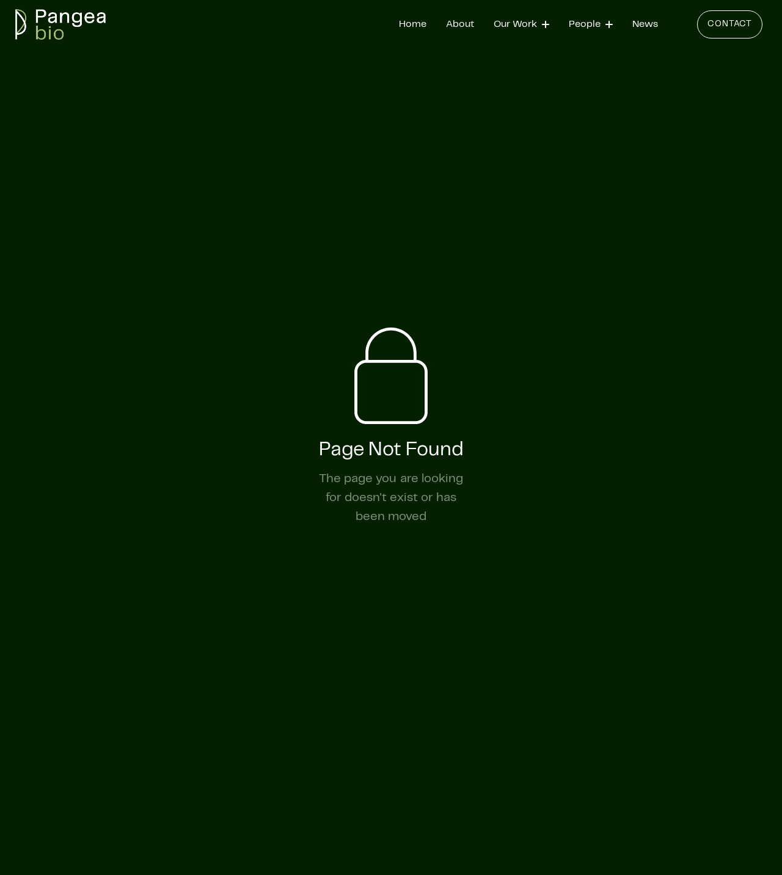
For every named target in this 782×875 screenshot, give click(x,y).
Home (412, 24)
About (460, 24)
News (645, 24)
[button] (521, 24)
